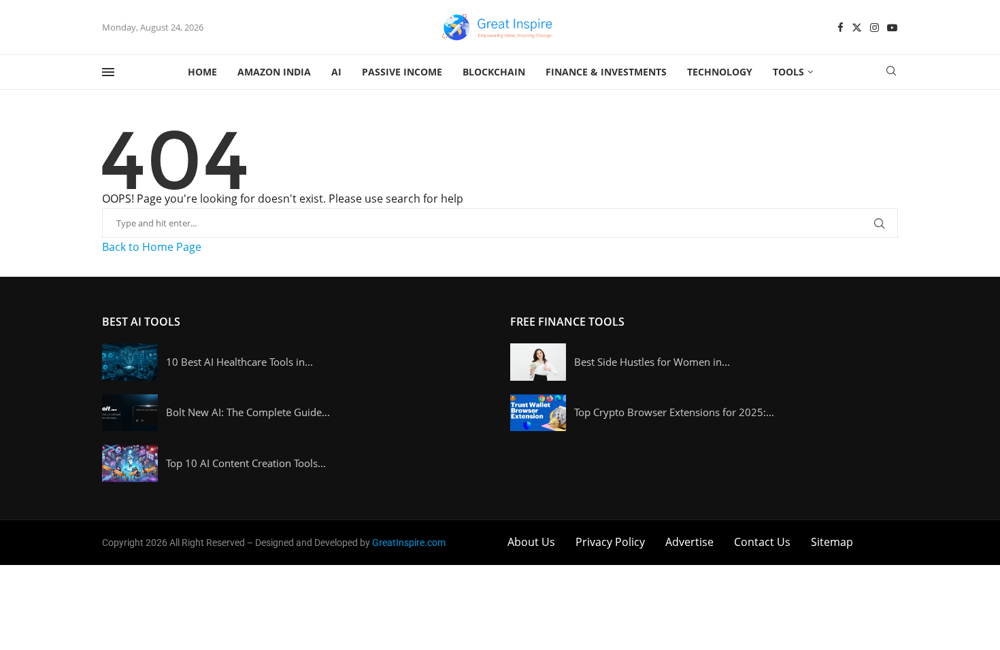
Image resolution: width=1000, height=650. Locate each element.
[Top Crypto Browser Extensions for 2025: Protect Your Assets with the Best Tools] (538, 413)
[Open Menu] (108, 72)
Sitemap (832, 541)
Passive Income (402, 71)
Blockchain (494, 71)
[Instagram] (874, 27)
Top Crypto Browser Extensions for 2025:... (674, 412)
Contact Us (762, 541)
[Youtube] (892, 27)
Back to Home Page (151, 246)
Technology (719, 71)
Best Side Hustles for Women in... (652, 362)
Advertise (689, 541)
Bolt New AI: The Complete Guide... (248, 412)
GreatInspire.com (409, 542)
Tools (788, 71)
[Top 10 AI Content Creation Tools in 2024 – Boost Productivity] (130, 463)
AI (336, 71)
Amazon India (274, 71)
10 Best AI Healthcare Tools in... (239, 362)
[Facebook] (840, 27)
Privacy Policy (610, 541)
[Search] (891, 72)
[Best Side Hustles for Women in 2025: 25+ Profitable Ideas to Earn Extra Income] (538, 362)
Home (202, 71)
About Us (531, 541)
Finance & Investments (606, 71)
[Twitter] (857, 27)
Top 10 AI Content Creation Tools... (246, 463)
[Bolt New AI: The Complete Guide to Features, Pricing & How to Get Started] (130, 413)
